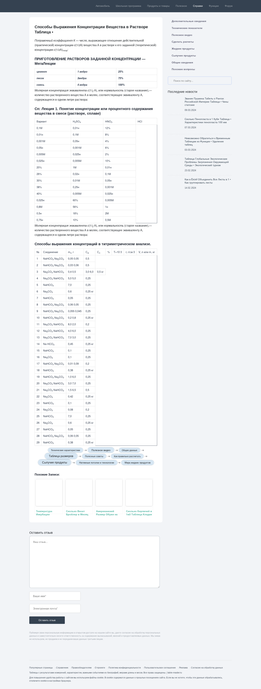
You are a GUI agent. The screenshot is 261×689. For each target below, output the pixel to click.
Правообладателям (81, 667)
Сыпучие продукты (184, 55)
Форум (229, 5)
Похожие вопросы (183, 69)
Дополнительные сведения (189, 21)
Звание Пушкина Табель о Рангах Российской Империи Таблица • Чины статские (206, 101)
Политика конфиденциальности (124, 667)
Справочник (62, 667)
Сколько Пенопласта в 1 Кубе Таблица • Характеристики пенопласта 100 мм (208, 120)
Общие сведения (182, 62)
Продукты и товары (158, 5)
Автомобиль (103, 5)
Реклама (183, 667)
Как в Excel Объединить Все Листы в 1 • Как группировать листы (208, 181)
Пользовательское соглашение (160, 667)
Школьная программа (128, 5)
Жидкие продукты (183, 48)
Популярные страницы (41, 667)
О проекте (100, 667)
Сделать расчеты (183, 41)
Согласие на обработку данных (207, 667)
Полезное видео (182, 35)
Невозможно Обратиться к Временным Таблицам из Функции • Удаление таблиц (207, 141)
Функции (214, 5)
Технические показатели (187, 28)
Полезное (181, 5)
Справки (198, 5)
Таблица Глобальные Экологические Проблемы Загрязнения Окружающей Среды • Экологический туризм (207, 162)
